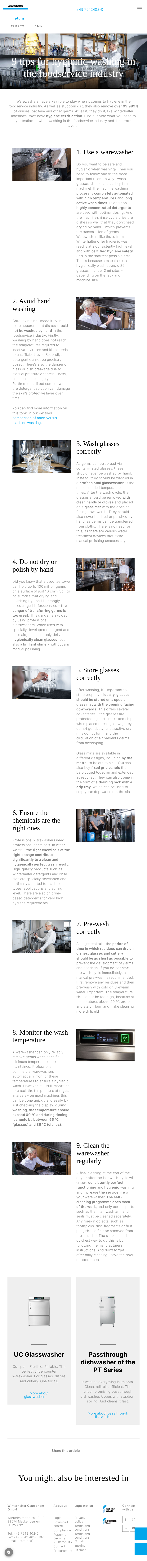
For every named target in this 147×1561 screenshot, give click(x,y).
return (18, 18)
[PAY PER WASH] (109, 1509)
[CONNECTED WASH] (110, 1522)
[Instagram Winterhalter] (133, 1520)
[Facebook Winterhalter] (125, 1520)
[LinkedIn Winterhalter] (125, 1529)
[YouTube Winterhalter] (133, 1529)
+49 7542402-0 (89, 9)
